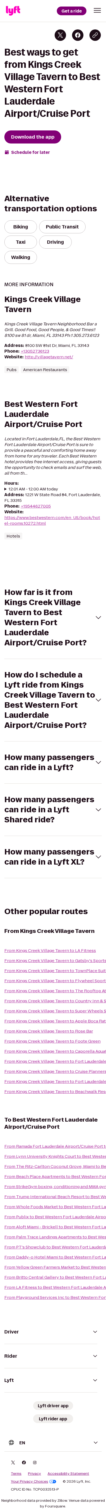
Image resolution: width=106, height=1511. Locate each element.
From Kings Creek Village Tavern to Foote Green (52, 1041)
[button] (97, 10)
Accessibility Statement (68, 1473)
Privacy (34, 1473)
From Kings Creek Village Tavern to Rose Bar (48, 1031)
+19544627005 (36, 506)
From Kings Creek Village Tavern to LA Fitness (50, 950)
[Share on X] (60, 35)
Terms (16, 1473)
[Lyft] (13, 11)
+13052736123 (35, 351)
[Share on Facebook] (77, 35)
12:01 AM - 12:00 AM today (33, 489)
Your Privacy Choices (29, 1481)
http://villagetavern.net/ (49, 357)
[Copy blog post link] (95, 35)
